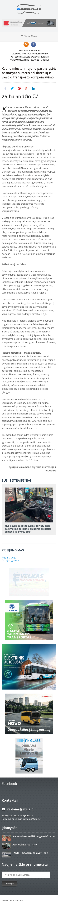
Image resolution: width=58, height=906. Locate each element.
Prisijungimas (10, 560)
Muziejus (45, 60)
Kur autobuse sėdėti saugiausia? (30, 836)
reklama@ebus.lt (20, 809)
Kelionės (35, 60)
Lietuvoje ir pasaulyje (30, 50)
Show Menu (30, 36)
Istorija (45, 57)
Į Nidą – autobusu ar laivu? (27, 852)
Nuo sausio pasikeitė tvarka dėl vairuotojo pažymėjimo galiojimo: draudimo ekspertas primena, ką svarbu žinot (28, 528)
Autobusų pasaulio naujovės (25, 57)
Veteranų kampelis (19, 60)
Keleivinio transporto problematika (30, 53)
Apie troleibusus (21, 844)
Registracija (9, 557)
